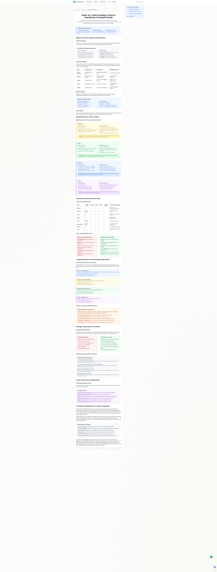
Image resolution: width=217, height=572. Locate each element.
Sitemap (114, 1)
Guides (95, 1)
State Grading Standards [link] (92, 9)
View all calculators (130, 16)
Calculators (88, 1)
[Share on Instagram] (140, 1)
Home (79, 9)
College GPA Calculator (134, 9)
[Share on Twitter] (138, 1)
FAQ (109, 1)
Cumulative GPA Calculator (135, 13)
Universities (103, 1)
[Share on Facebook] (136, 1)
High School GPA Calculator (135, 11)
